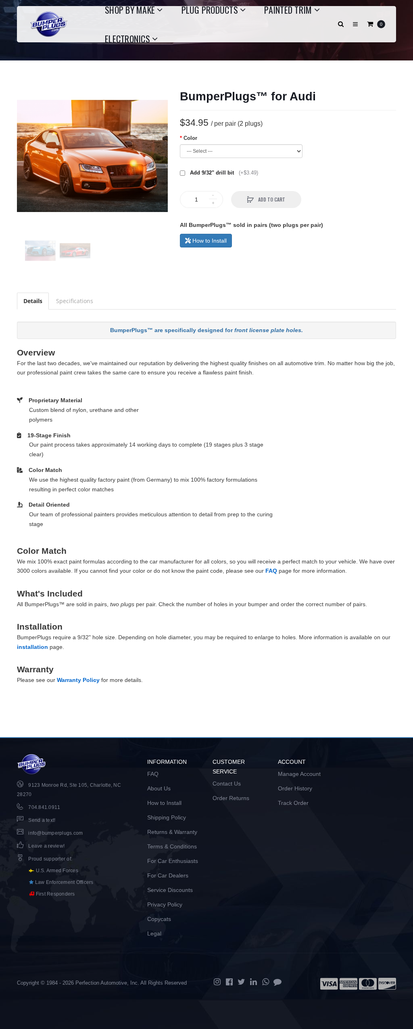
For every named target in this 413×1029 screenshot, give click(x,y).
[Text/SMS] (277, 982)
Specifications (74, 301)
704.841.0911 (44, 807)
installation (32, 647)
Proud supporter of (49, 859)
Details (32, 301)
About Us (159, 788)
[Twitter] (241, 982)
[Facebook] (229, 982)
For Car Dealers (167, 875)
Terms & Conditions (172, 846)
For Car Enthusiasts (172, 861)
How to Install (209, 240)
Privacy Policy (164, 904)
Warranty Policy (78, 680)
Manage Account (299, 774)
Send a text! (41, 820)
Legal (154, 933)
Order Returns (231, 798)
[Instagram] (217, 982)
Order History (295, 788)
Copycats (159, 919)
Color (190, 138)
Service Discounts (170, 890)
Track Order (293, 803)
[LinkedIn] (253, 982)
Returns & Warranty (172, 832)
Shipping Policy (166, 817)
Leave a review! (46, 846)
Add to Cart (271, 199)
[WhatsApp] (265, 982)
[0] (370, 24)
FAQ (271, 571)
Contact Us (227, 783)
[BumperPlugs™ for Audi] (92, 156)
